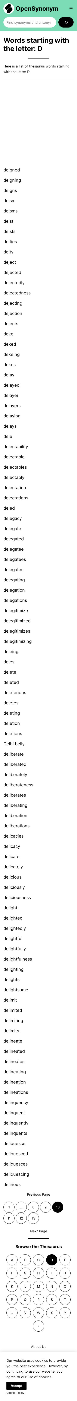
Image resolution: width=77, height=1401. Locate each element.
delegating (14, 579)
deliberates (14, 795)
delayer (10, 395)
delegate (12, 528)
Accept (16, 1386)
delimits (11, 1030)
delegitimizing (17, 641)
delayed (11, 385)
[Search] (66, 22)
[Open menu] (71, 8)
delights (11, 979)
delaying (12, 415)
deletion (11, 723)
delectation (14, 487)
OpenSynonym (37, 8)
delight (10, 907)
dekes (9, 364)
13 (33, 1218)
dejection (12, 313)
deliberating (15, 805)
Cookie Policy (15, 1392)
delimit (10, 1000)
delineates (13, 1061)
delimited (12, 1010)
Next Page (38, 1231)
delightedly (14, 928)
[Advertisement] (38, 123)
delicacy (11, 846)
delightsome (15, 989)
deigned (11, 170)
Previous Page (38, 1194)
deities (10, 241)
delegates (13, 569)
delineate (12, 1041)
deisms (10, 211)
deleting (11, 713)
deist (8, 221)
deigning (12, 180)
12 (21, 1218)
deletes (10, 702)
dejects (10, 323)
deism (9, 200)
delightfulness (17, 959)
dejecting (12, 303)
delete (9, 672)
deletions (12, 733)
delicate (11, 856)
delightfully (14, 948)
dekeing (11, 354)
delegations (15, 600)
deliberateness (18, 784)
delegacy (12, 518)
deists (9, 231)
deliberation (15, 815)
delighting (13, 969)
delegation (14, 590)
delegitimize (15, 610)
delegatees (14, 559)
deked (9, 344)
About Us (38, 1346)
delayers (12, 405)
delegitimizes (16, 631)
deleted (11, 682)
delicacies (13, 836)
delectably (13, 477)
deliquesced (15, 1153)
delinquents (15, 1133)
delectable (14, 456)
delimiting (13, 1020)
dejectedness (17, 292)
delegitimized (17, 620)
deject (9, 262)
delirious (12, 1184)
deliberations (16, 825)
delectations (15, 497)
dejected (12, 272)
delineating (14, 1071)
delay (8, 374)
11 (8, 1218)
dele (7, 436)
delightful (12, 938)
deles (8, 661)
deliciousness (17, 897)
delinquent (14, 1112)
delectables (15, 467)
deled (9, 508)
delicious (12, 877)
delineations (15, 1092)
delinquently (15, 1123)
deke (8, 333)
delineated (14, 1051)
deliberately (15, 774)
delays (9, 426)
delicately (13, 866)
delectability (15, 446)
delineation (14, 1082)
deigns (10, 190)
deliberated (14, 764)
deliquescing (16, 1174)
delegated (13, 538)
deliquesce (14, 1143)
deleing (10, 651)
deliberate (13, 754)
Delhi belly (14, 743)
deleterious (14, 692)
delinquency (15, 1102)
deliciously (14, 887)
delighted (12, 918)
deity (8, 251)
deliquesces (15, 1164)
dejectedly (14, 282)
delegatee (13, 549)
